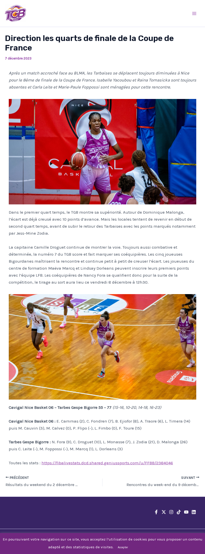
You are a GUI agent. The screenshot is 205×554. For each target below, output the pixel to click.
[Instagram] (171, 512)
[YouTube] (186, 512)
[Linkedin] (194, 512)
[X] (164, 512)
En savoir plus (144, 547)
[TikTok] (178, 512)
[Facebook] (156, 512)
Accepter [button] (123, 547)
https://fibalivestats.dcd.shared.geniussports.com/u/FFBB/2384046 (107, 462)
